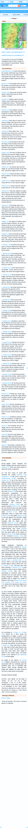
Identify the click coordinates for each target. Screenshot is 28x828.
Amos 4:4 (4, 425)
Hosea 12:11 (5, 417)
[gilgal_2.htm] (26, 371)
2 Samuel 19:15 (6, 374)
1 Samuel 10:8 (6, 253)
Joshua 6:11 (11, 512)
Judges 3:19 (5, 234)
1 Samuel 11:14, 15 (17, 567)
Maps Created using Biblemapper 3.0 (13, 52)
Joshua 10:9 (5, 174)
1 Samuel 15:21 (6, 355)
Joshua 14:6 (5, 191)
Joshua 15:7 (5, 205)
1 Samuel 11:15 (6, 274)
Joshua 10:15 (6, 181)
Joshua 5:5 (11, 491)
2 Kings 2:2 (5, 645)
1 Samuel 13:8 (6, 310)
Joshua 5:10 (5, 110)
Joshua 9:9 (5, 131)
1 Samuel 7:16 (6, 244)
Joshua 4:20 (5, 92)
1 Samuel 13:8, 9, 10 (18, 560)
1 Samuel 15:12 (6, 342)
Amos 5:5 (4, 434)
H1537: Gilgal (6, 698)
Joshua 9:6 (5, 120)
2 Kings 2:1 (16, 632)
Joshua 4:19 (5, 83)
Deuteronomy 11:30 (8, 71)
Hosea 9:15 (5, 404)
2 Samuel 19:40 (6, 383)
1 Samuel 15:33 (6, 363)
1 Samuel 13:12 (6, 321)
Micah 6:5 (5, 445)
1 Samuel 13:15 (6, 331)
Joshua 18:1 (18, 536)
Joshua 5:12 (16, 506)
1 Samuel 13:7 (6, 300)
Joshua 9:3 (5, 515)
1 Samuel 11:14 (6, 268)
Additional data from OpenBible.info (13, 55)
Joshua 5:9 (5, 99)
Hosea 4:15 (5, 393)
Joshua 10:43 (6, 186)
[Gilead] (2, 371)
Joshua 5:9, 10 (6, 476)
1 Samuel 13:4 (6, 287)
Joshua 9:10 (5, 142)
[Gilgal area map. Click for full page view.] (14, 47)
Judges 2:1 (5, 221)
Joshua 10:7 (5, 167)
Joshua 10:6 (5, 152)
